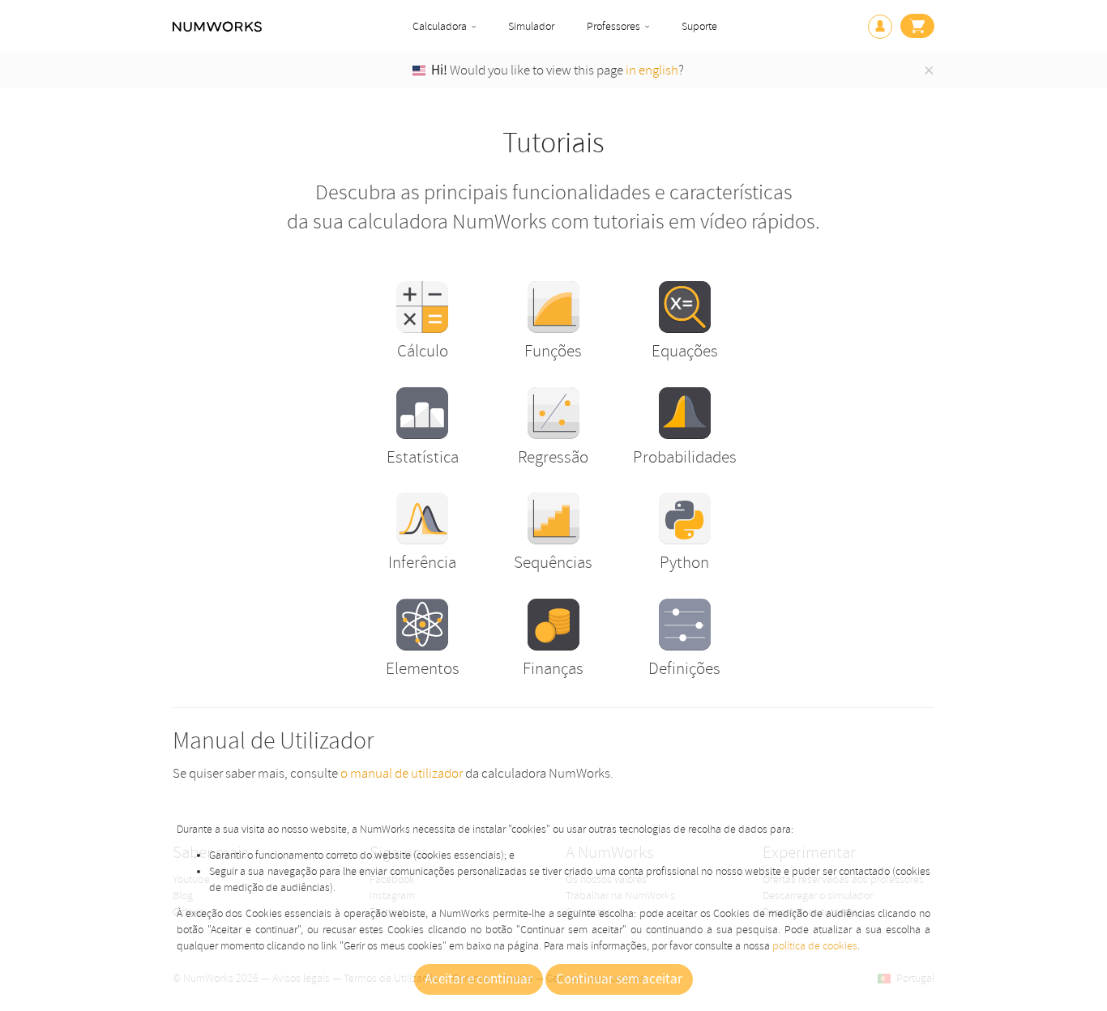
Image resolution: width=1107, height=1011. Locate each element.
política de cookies (814, 946)
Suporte (699, 26)
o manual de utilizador (401, 773)
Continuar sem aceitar (619, 979)
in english (652, 70)
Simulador (531, 26)
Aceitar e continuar (478, 979)
